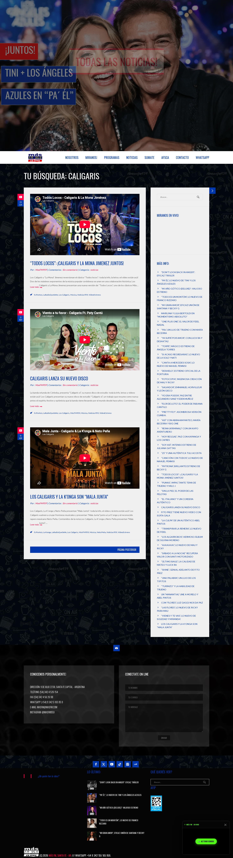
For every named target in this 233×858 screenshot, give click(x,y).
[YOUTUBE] (112, 764)
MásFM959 (75, 413)
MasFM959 (41, 269)
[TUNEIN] (135, 764)
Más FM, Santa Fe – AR (36, 159)
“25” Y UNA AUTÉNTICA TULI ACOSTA (181, 453)
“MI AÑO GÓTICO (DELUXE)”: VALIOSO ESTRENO (118, 807)
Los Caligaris (64, 295)
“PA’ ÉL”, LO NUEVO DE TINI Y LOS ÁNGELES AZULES (120, 794)
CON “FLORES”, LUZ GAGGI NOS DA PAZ (182, 602)
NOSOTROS (71, 157)
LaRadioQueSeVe (50, 295)
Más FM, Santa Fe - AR (60, 855)
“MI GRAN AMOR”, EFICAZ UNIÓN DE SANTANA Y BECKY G (121, 834)
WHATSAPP (202, 157)
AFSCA (165, 157)
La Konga (47, 532)
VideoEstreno (95, 295)
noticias (94, 269)
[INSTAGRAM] (127, 764)
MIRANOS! (91, 157)
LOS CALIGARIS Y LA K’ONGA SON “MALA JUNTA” (69, 496)
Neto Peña (101, 532)
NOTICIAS (132, 157)
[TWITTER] (104, 764)
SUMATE (149, 157)
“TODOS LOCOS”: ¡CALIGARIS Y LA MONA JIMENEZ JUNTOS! (77, 263)
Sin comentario (70, 269)
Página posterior (126, 550)
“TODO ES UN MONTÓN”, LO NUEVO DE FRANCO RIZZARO (118, 821)
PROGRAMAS (111, 157)
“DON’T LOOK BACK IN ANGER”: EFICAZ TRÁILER (119, 782)
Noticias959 (83, 295)
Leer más (34, 287)
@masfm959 (48, 712)
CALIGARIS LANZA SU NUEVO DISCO (59, 378)
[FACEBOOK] (96, 764)
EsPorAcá (38, 295)
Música (73, 295)
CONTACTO (182, 157)
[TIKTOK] (119, 764)
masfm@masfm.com (47, 707)
